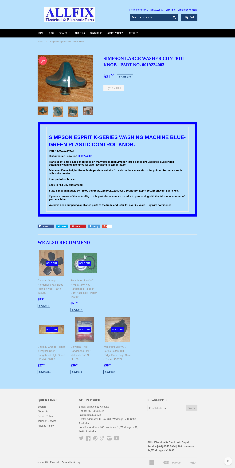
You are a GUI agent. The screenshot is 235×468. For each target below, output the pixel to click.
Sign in (169, 9)
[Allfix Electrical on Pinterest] (95, 439)
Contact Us (96, 33)
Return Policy (45, 416)
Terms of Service (47, 421)
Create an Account (187, 9)
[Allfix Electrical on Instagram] (109, 439)
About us (80, 33)
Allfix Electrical (52, 462)
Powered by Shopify (71, 462)
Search (42, 406)
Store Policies (115, 33)
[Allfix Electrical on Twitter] (81, 439)
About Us (43, 411)
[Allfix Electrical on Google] (102, 439)
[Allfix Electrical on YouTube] (116, 439)
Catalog (63, 33)
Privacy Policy (46, 425)
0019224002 (85, 156)
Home (40, 33)
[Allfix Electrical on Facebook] (88, 439)
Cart (191, 17)
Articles (133, 33)
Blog (51, 33)
